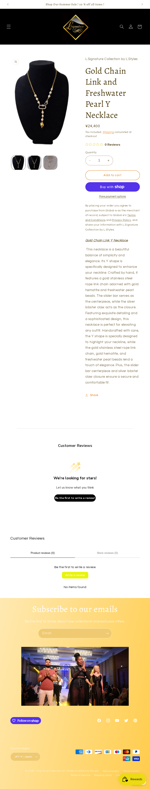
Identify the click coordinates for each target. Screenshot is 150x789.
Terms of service (80, 775)
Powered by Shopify (87, 771)
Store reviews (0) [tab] (107, 552)
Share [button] (94, 395)
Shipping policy (103, 775)
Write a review (75, 575)
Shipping (108, 132)
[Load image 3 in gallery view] (50, 163)
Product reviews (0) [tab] (43, 552)
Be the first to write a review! (75, 498)
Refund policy (111, 771)
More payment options (112, 196)
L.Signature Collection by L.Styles (55, 771)
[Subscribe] (107, 633)
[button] (8, 26)
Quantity (91, 152)
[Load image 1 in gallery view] (18, 163)
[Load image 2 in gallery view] (34, 163)
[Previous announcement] (8, 4)
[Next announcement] (142, 4)
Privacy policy (131, 771)
